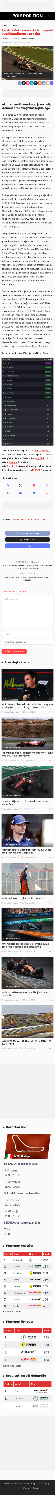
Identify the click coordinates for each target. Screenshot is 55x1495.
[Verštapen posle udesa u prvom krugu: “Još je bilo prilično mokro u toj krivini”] (27, 830)
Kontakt (27, 1488)
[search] (49, 16)
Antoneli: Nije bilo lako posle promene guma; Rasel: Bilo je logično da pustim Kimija (26, 945)
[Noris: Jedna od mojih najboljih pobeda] (27, 879)
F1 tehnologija (44, 1483)
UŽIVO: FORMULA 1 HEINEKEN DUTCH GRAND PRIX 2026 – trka (26, 1042)
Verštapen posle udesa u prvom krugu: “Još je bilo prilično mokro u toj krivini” (26, 851)
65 (52, 1000)
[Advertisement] (27, 5)
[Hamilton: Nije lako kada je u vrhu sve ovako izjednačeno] (27, 782)
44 (52, 903)
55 (52, 951)
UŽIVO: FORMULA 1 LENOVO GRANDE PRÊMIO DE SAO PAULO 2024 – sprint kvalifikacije (27, 567)
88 (52, 1048)
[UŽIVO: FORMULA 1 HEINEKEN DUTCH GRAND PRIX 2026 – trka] (27, 1021)
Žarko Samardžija (11, 809)
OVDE (39, 458)
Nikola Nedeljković (9, 38)
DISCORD (37, 470)
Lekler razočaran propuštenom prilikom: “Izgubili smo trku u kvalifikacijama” (27, 754)
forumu (13, 462)
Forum (36, 1488)
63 (52, 809)
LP (20, 1488)
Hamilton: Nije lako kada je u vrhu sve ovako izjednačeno (25, 803)
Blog (33, 1483)
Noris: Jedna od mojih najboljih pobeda (22, 898)
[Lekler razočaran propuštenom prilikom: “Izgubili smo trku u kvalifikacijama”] (27, 733)
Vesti (7, 699)
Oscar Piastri (26, 519)
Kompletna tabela (12, 1311)
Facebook (12, 466)
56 (52, 857)
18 (52, 712)
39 (52, 760)
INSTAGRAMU (42, 450)
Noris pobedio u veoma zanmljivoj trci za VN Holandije (25, 994)
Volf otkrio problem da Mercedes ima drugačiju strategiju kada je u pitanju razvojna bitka (27, 706)
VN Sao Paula (39, 519)
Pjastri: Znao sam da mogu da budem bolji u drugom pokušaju (27, 578)
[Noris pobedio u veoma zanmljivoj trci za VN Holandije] (27, 973)
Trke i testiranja (11, 25)
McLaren (16, 519)
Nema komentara (28, 38)
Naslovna (8, 1483)
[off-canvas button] (5, 16)
